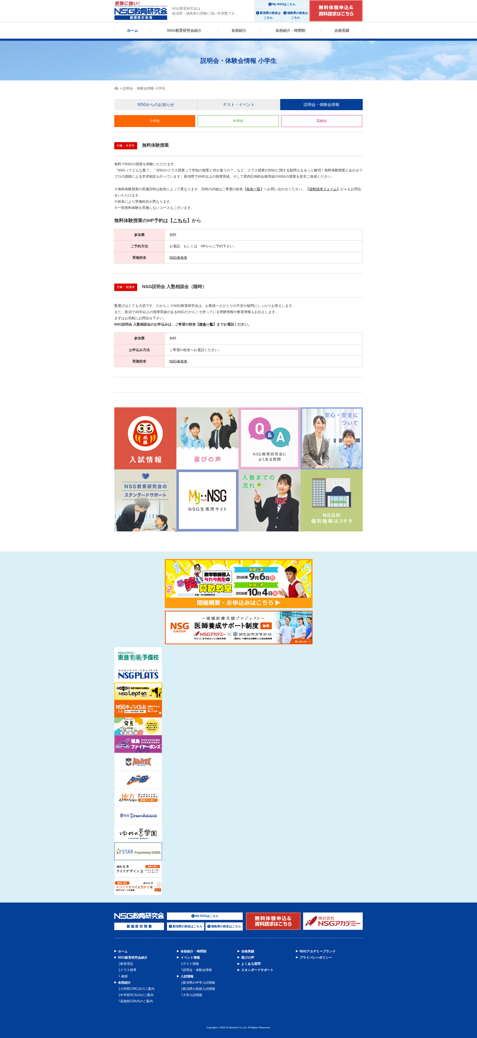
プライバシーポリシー (316, 957)
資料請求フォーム (323, 189)
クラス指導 (128, 970)
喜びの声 (247, 957)
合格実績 (341, 30)
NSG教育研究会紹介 (184, 30)
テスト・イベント (239, 104)
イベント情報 (190, 957)
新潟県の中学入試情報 (199, 982)
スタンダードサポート (257, 970)
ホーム (132, 30)
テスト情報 (191, 964)
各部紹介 (239, 30)
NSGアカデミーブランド (318, 951)
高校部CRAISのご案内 (136, 1001)
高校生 (322, 121)
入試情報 (187, 976)
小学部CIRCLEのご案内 (137, 989)
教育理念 (126, 964)
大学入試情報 (192, 995)
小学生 (155, 121)
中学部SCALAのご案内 (137, 995)
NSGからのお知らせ (156, 104)
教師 (124, 976)
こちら (180, 220)
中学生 (238, 121)
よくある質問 (251, 964)
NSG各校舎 (178, 258)
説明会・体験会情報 (321, 104)
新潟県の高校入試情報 (199, 989)
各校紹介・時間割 (290, 30)
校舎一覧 (253, 189)
